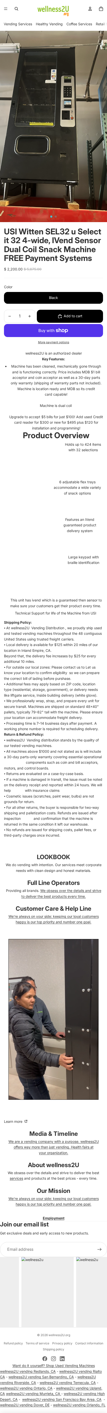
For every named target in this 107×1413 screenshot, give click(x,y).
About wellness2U (53, 1165)
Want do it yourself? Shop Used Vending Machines (53, 1365)
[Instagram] (53, 1359)
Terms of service (37, 1343)
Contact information (89, 1343)
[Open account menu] (90, 8)
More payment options (53, 342)
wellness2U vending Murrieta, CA (33, 1393)
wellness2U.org (59, 1335)
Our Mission (53, 1190)
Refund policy (13, 1343)
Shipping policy (53, 1349)
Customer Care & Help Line (53, 908)
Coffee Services (79, 24)
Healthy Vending (49, 24)
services (16, 1178)
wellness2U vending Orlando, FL (79, 1405)
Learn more (13, 1121)
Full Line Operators (53, 882)
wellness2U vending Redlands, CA (28, 1371)
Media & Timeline (53, 1133)
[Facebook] (45, 1359)
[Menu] (5, 9)
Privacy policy (62, 1343)
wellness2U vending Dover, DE (25, 1405)
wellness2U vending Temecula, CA (68, 1382)
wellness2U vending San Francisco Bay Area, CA (62, 1399)
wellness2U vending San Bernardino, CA (41, 1377)
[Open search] (16, 8)
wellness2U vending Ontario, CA (26, 1388)
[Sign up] (99, 1249)
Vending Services (18, 24)
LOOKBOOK (53, 857)
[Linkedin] (62, 1359)
